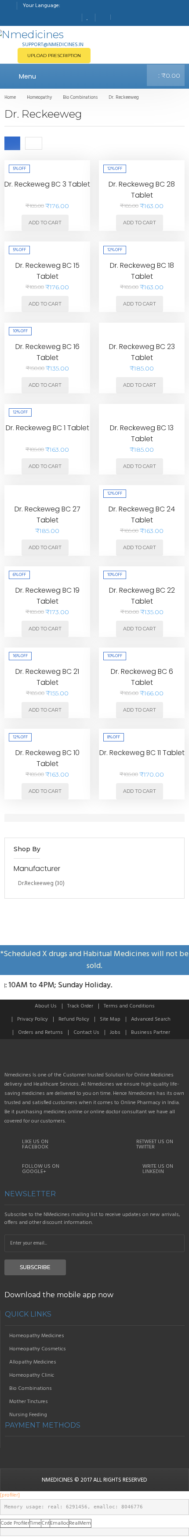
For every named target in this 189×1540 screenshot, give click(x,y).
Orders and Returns (40, 1032)
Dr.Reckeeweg (36, 883)
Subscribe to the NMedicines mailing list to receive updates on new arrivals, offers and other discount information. (92, 1218)
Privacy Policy (32, 1019)
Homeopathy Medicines (36, 1335)
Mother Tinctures (28, 1401)
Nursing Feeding (28, 1414)
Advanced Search (151, 1019)
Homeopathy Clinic (31, 1375)
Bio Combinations (30, 1388)
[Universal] (94, 1059)
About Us (46, 1006)
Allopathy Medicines (32, 1362)
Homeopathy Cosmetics (37, 1349)
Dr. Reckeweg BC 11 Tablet (142, 753)
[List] (33, 143)
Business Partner (150, 1032)
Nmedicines (57, 1480)
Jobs (115, 1032)
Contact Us (86, 1032)
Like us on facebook (35, 1144)
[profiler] (10, 1495)
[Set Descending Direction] (49, 143)
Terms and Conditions (129, 1006)
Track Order (80, 1006)
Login (118, 17)
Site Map (110, 1019)
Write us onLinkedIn (157, 1169)
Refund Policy (73, 1019)
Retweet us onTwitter (154, 1144)
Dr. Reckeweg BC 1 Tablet (47, 428)
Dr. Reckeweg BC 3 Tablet (47, 184)
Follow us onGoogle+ (40, 1169)
